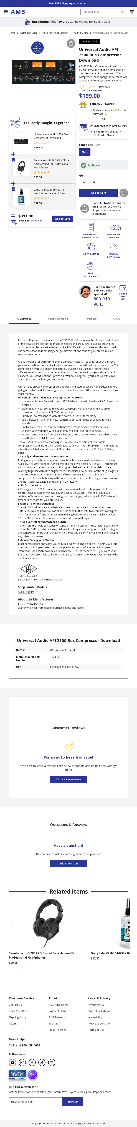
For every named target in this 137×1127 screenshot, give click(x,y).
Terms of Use (96, 1029)
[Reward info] (105, 114)
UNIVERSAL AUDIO (51, 579)
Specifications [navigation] (58, 319)
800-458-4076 (31, 1045)
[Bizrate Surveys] (21, 1077)
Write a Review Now (68, 779)
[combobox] (103, 12)
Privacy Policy (96, 1004)
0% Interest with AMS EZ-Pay (108, 126)
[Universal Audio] (28, 576)
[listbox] (103, 152)
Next (124, 924)
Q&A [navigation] (116, 319)
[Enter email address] (39, 1101)
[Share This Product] (71, 43)
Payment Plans (57, 1011)
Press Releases (57, 1029)
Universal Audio (89, 41)
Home (12, 32)
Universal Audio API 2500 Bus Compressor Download (51, 136)
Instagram (22, 1062)
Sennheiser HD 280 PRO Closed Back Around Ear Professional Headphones (52, 164)
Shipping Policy (17, 1017)
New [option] (85, 152)
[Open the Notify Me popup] (84, 208)
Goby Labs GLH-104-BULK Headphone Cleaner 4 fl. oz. (50, 191)
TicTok (41, 1062)
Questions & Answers (68, 824)
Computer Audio (28, 32)
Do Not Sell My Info (99, 1011)
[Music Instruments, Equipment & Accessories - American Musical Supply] (18, 11)
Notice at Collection (99, 1023)
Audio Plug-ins (81, 32)
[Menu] (6, 11)
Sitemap (53, 1023)
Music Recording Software (55, 32)
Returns (13, 1023)
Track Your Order (19, 1011)
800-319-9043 (102, 301)
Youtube (12, 1062)
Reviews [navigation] (91, 319)
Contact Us (15, 1004)
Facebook (32, 1062)
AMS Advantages (58, 1004)
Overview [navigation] (24, 319)
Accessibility (95, 1017)
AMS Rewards (57, 1017)
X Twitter (51, 1062)
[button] (131, 11)
